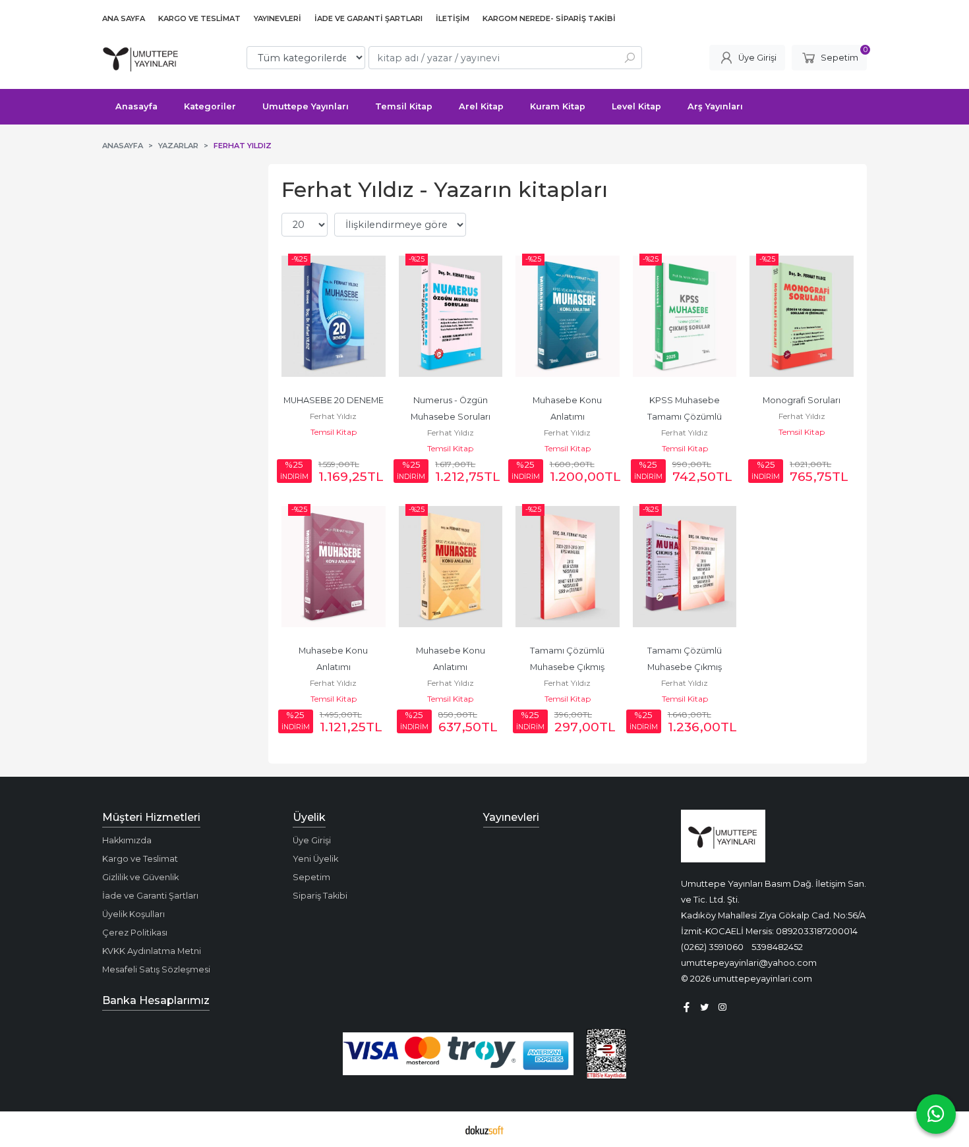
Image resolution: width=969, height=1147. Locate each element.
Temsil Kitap (333, 432)
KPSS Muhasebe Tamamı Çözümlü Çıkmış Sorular (685, 416)
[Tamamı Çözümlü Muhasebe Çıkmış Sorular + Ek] (685, 566)
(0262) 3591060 (712, 946)
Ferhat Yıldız (333, 416)
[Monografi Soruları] (801, 316)
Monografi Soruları (801, 400)
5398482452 (777, 946)
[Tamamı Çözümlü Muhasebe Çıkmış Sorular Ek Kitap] (567, 566)
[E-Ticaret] (484, 1129)
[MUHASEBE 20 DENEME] (333, 316)
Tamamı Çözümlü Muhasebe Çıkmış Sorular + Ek (685, 667)
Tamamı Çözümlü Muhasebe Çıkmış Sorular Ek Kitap (568, 667)
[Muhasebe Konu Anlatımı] (567, 316)
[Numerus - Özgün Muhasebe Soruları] (451, 316)
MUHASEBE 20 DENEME (333, 400)
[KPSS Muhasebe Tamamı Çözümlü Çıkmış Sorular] (685, 316)
